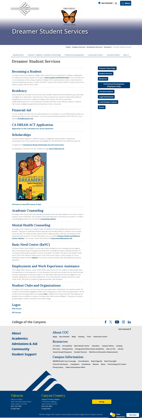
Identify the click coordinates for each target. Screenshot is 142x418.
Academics (20, 338)
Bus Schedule (64, 337)
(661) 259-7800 (16, 406)
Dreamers (108, 47)
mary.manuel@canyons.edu (61, 238)
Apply (55, 337)
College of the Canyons (29, 322)
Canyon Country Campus (51, 399)
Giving (101, 402)
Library (120, 349)
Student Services (78, 47)
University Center (100, 337)
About (16, 333)
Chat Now (132, 415)
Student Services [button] (105, 73)
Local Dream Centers (95, 55)
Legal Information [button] (106, 97)
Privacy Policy (58, 367)
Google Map (15, 409)
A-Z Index (56, 346)
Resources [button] (103, 79)
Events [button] (101, 107)
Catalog (119, 346)
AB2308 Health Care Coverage (64, 361)
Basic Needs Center (81, 346)
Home (68, 47)
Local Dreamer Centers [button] (108, 102)
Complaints (74, 364)
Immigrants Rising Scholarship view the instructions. (43, 145)
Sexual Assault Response (62, 352)
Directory (56, 349)
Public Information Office (75, 367)
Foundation (86, 364)
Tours (89, 337)
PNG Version (17, 309)
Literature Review (113, 55)
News (103, 364)
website (35, 258)
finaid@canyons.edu (25, 119)
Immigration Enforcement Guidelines (89, 349)
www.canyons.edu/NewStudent (57, 78)
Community (20, 349)
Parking (81, 337)
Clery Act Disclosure (60, 364)
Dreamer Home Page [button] (107, 68)
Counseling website (48, 219)
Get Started (107, 3)
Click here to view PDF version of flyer (26, 204)
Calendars (95, 346)
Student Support (24, 354)
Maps (74, 337)
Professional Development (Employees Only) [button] (114, 85)
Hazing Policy (67, 349)
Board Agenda (96, 361)
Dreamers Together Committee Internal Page (44, 55)
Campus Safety (108, 346)
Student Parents (80, 352)
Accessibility (67, 346)
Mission (96, 364)
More (125, 55)
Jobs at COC (111, 349)
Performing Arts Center (117, 364)
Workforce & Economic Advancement (103, 352)
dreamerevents (18, 55)
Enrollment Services (94, 47)
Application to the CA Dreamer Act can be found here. (33, 129)
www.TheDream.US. (56, 149)
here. (46, 294)
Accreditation (83, 361)
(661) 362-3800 (47, 406)
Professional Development (74, 55)
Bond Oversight (110, 361)
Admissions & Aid (24, 344)
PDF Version (16, 312)
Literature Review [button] (106, 91)
